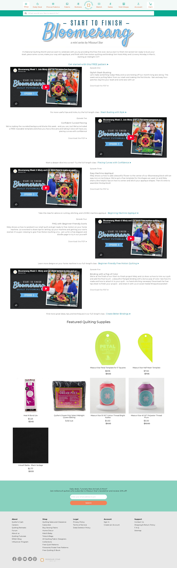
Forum (15, 530)
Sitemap (137, 530)
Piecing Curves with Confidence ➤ (114, 162)
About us (15, 533)
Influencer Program (20, 542)
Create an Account (112, 525)
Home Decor (48, 530)
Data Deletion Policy (81, 528)
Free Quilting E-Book (51, 550)
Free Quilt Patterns (50, 545)
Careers (15, 525)
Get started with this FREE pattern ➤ (88, 64)
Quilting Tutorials (19, 536)
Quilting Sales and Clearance (54, 522)
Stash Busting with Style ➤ (114, 112)
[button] (26, 5)
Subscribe (47, 525)
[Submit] (25, 13)
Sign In (106, 522)
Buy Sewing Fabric (50, 528)
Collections (47, 542)
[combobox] (88, 13)
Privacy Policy (79, 522)
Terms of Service (80, 525)
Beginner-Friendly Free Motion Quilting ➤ (118, 263)
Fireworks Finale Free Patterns (55, 547)
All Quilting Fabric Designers (54, 539)
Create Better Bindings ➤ (118, 314)
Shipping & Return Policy (144, 525)
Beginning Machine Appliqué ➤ (123, 213)
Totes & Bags (48, 536)
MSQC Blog (16, 539)
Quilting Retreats (19, 528)
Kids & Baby (47, 533)
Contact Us (139, 522)
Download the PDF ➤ (99, 86)
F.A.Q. (137, 528)
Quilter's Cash (17, 522)
